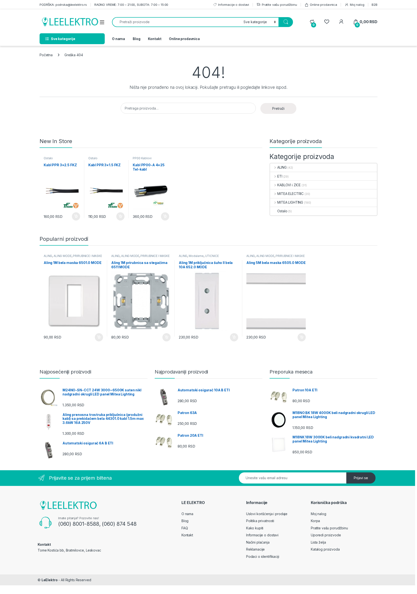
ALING (281, 167)
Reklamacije (255, 549)
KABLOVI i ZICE (289, 185)
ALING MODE (63, 256)
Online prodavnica (323, 5)
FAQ (184, 528)
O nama (118, 39)
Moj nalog (357, 5)
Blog (136, 39)
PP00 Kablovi (142, 158)
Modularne (196, 256)
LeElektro (50, 580)
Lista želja (318, 542)
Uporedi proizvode (326, 535)
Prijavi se (361, 478)
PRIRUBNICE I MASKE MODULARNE (73, 257)
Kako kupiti (254, 528)
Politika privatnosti (260, 521)
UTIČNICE (212, 256)
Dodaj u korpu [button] (75, 216)
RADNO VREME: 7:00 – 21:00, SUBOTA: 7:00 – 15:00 (131, 5)
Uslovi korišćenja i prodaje (266, 514)
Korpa (315, 521)
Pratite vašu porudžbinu (279, 5)
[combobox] (176, 22)
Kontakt (154, 39)
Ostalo (48, 158)
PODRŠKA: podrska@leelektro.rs (63, 5)
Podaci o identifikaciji (262, 556)
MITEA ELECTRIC (290, 194)
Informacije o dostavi (233, 5)
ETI (279, 176)
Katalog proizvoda (325, 549)
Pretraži (278, 108)
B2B (374, 5)
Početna (46, 55)
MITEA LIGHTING (290, 202)
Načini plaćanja (258, 542)
